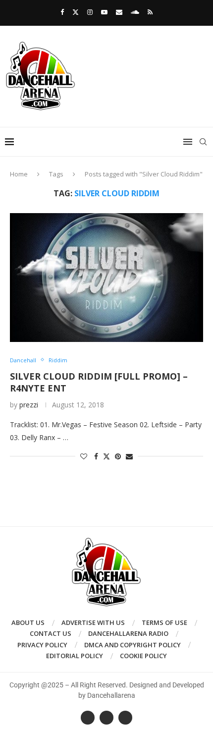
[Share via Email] (129, 456)
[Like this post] (83, 456)
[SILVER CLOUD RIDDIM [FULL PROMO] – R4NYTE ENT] (106, 277)
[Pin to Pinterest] (118, 456)
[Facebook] (62, 11)
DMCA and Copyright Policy (132, 644)
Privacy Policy (42, 644)
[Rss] (150, 11)
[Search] (203, 141)
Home (19, 173)
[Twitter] (75, 11)
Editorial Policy (74, 655)
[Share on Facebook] (96, 456)
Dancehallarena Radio (128, 633)
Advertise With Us (93, 622)
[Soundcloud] (135, 11)
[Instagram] (90, 11)
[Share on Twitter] (106, 456)
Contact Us (50, 633)
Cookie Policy (143, 655)
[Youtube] (104, 11)
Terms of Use (164, 622)
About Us (28, 622)
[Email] (119, 11)
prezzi (28, 404)
